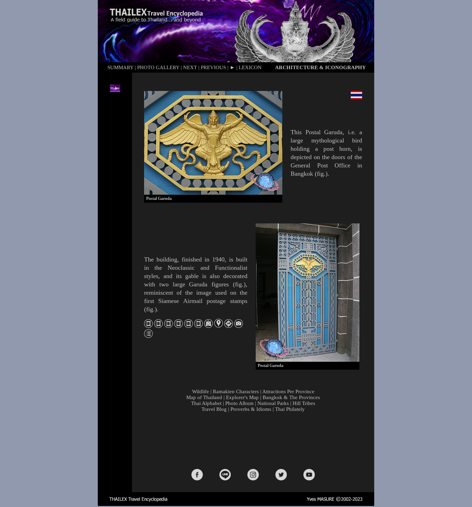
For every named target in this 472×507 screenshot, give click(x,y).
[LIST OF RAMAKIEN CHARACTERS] (148, 336)
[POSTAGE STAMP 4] (178, 326)
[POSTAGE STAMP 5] (188, 326)
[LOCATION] (218, 326)
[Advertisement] (255, 440)
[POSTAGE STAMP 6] (198, 326)
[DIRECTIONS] (228, 326)
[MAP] (208, 326)
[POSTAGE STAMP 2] (158, 326)
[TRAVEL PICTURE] (238, 326)
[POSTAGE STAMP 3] (168, 326)
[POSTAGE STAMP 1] (148, 326)
